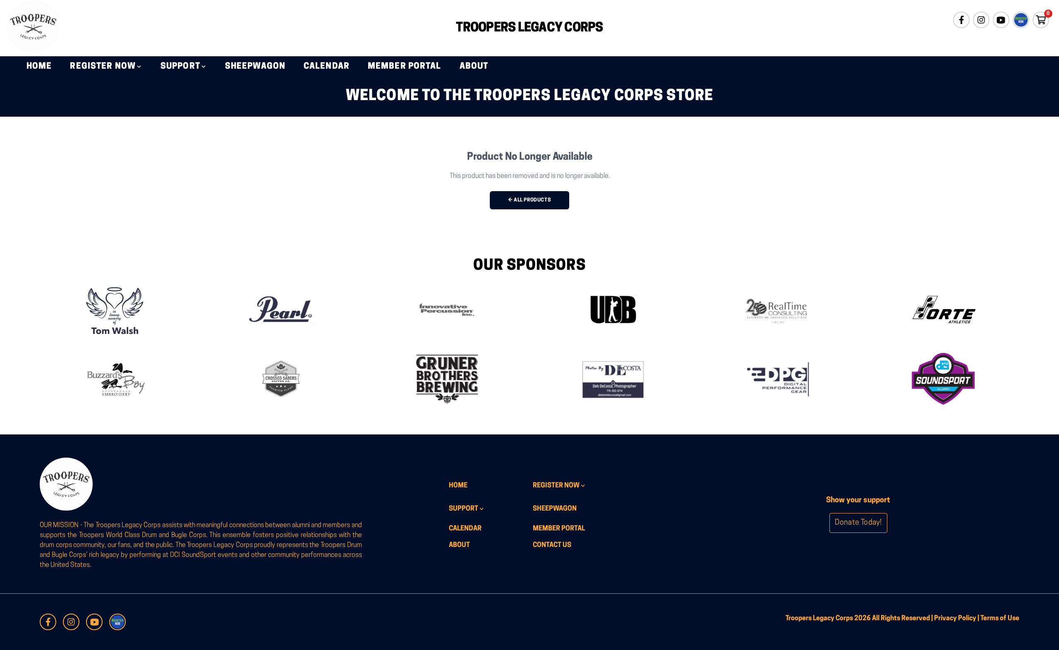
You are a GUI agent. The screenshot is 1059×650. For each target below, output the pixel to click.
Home (39, 66)
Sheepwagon (255, 66)
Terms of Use (999, 618)
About (474, 66)
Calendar (327, 66)
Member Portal (404, 66)
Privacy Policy (955, 618)
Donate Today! (858, 523)
